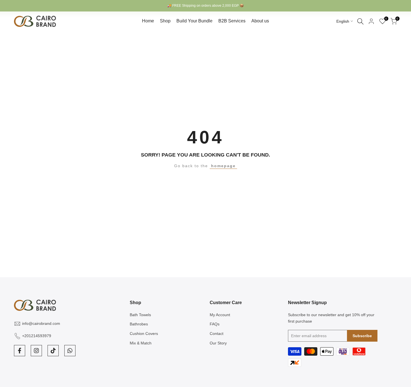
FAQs (214, 324)
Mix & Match (141, 343)
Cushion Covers (144, 333)
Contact (216, 333)
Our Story (218, 343)
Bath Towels (140, 315)
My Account (220, 315)
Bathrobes (139, 324)
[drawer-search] (360, 21)
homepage (223, 166)
